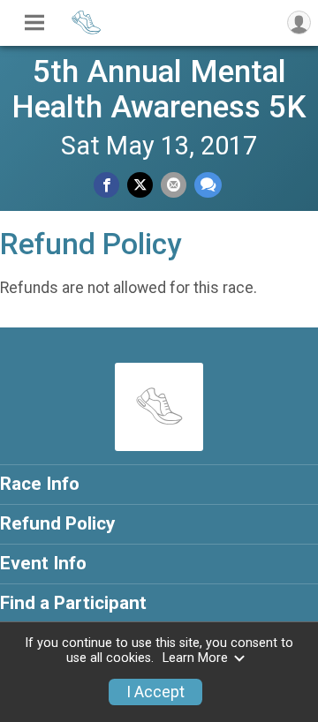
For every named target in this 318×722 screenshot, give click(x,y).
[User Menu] (299, 22)
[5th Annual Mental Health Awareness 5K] (86, 32)
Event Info (43, 563)
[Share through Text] (208, 185)
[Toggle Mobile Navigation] (34, 23)
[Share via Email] (173, 185)
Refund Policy (57, 523)
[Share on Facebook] (106, 185)
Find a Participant (73, 602)
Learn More (195, 658)
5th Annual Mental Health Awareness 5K (159, 89)
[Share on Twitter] (140, 185)
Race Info (40, 483)
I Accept (155, 692)
